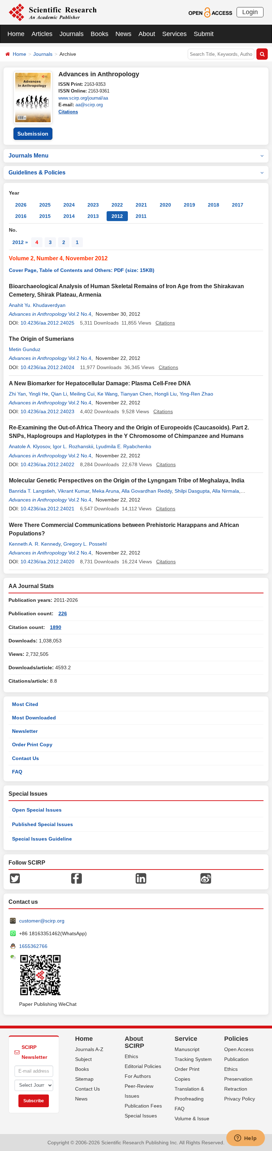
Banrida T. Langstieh (32, 491)
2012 (117, 216)
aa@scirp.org (89, 104)
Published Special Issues (42, 824)
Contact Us (25, 758)
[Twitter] (15, 878)
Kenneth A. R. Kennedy (35, 544)
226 (62, 613)
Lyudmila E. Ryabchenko (123, 446)
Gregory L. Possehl (85, 544)
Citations (68, 111)
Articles (42, 33)
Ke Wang (107, 394)
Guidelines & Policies (37, 173)
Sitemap (84, 1079)
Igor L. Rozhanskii (73, 446)
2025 (45, 205)
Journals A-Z (89, 1049)
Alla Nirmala (225, 491)
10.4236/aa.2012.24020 (47, 561)
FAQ (17, 772)
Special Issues (141, 1116)
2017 (237, 205)
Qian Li (59, 394)
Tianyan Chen (136, 394)
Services (174, 33)
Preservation (238, 1079)
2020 (165, 205)
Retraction (235, 1089)
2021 (141, 205)
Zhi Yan (17, 394)
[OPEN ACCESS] (210, 12)
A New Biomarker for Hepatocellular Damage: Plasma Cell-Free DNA (100, 383)
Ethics (131, 1056)
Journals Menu (28, 156)
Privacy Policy (239, 1099)
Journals (72, 33)
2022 (117, 205)
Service (186, 1038)
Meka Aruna (105, 491)
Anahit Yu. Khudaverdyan (37, 305)
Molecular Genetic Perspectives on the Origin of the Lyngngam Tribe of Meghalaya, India (126, 480)
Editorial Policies (143, 1066)
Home (15, 33)
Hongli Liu (165, 394)
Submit (204, 33)
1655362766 (33, 946)
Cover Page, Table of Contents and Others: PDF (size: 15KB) (81, 270)
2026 (21, 205)
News (123, 33)
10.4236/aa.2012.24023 (47, 411)
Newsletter (25, 731)
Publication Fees (143, 1106)
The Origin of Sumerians (41, 339)
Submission (33, 134)
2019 (189, 205)
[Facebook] (76, 878)
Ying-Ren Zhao (196, 394)
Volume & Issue (192, 1118)
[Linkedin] (141, 878)
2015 (45, 216)
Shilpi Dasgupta (192, 491)
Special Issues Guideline (42, 839)
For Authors (138, 1076)
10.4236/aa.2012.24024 (47, 367)
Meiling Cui (82, 394)
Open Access (239, 1049)
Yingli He (38, 394)
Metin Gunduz (24, 349)
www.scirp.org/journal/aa (83, 98)
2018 (213, 205)
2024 (69, 205)
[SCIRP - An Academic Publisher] (52, 12)
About (146, 33)
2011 (141, 216)
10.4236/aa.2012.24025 (47, 323)
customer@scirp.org (41, 921)
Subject (83, 1059)
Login (250, 12)
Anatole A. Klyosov (29, 446)
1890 (55, 627)
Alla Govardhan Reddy (146, 491)
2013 (93, 216)
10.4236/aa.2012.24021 (47, 508)
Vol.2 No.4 (79, 314)
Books (99, 33)
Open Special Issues (37, 810)
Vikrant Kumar (73, 491)
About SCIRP (134, 1042)
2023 (93, 205)
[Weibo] (205, 878)
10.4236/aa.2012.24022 (47, 464)
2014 (69, 216)
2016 (21, 216)
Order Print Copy (32, 744)
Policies (236, 1038)
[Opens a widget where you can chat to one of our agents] (245, 1138)
